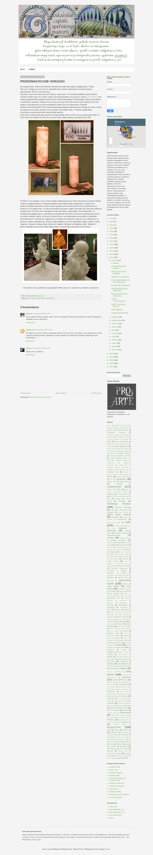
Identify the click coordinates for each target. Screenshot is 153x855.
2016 (112, 244)
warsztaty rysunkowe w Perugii (118, 749)
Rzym (125, 680)
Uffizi (109, 730)
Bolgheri (117, 446)
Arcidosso (110, 437)
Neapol (120, 624)
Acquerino (121, 425)
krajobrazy (110, 542)
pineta (127, 642)
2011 (112, 354)
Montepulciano (123, 603)
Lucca (116, 559)
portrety (109, 659)
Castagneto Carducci (121, 460)
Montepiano (110, 603)
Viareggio (115, 734)
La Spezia (119, 547)
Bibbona (125, 442)
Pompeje (110, 654)
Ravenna (128, 666)
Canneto (112, 455)
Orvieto (125, 631)
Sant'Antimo (111, 691)
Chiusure (128, 477)
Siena (125, 696)
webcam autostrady (116, 786)
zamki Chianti (111, 758)
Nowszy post (25, 393)
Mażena (29, 313)
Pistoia (118, 645)
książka (118, 542)
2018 (112, 238)
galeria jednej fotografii (119, 514)
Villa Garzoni (110, 741)
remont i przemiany (114, 671)
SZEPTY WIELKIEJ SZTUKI (118, 305)
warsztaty (123, 746)
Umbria (116, 730)
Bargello (117, 441)
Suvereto (111, 705)
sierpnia (115, 327)
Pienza (117, 638)
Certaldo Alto (112, 472)
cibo (111, 479)
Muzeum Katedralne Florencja (117, 617)
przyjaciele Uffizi (115, 792)
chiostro (119, 476)
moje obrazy (32, 298)
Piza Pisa (120, 647)
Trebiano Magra (120, 724)
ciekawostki (121, 479)
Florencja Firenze (119, 503)
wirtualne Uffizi (114, 767)
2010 (112, 357)
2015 (112, 248)
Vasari (109, 734)
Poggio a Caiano (123, 652)
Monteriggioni (123, 605)
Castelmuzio (110, 463)
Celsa (127, 470)
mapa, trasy (113, 770)
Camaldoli (110, 453)
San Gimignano (122, 684)
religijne (122, 668)
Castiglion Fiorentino (113, 467)
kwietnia (115, 340)
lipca (114, 330)
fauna (127, 496)
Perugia (125, 635)
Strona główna (61, 393)
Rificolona (125, 675)
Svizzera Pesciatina (124, 705)
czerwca (115, 333)
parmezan (110, 635)
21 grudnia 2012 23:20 (41, 348)
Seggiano (117, 696)
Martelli (120, 575)
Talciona (114, 715)
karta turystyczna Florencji (119, 794)
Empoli (128, 494)
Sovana (119, 698)
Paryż (118, 635)
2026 (112, 218)
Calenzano (117, 451)
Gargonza (126, 517)
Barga (109, 442)
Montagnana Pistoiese (124, 589)
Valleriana (114, 732)
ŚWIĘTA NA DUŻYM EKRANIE (118, 273)
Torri (127, 720)
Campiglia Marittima (123, 453)
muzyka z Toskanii (119, 621)
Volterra (119, 744)
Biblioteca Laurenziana (113, 444)
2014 (112, 251)
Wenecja (110, 751)
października (117, 320)
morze (109, 610)
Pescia (109, 638)
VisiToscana (93, 97)
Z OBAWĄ (115, 263)
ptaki (126, 664)
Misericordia (110, 580)
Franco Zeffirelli (123, 512)
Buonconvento (124, 448)
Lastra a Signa (111, 556)
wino (119, 753)
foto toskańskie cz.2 (116, 812)
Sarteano (109, 694)
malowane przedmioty (119, 568)
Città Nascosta (125, 481)
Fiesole (118, 499)
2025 (112, 222)
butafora (109, 451)
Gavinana (110, 519)
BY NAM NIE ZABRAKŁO (120, 285)
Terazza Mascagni (115, 717)
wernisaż (121, 751)
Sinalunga (110, 698)
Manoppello (110, 575)
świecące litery (111, 712)
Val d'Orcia (126, 730)
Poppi (117, 656)
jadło (128, 522)
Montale (122, 591)
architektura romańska (116, 432)
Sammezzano (111, 682)
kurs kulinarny (124, 545)
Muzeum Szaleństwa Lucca (115, 619)
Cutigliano (110, 494)
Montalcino (113, 591)
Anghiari (126, 427)
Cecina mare (119, 470)
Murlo (120, 612)
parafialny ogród (113, 633)
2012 (112, 257)
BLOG (22, 69)
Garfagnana (115, 517)
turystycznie (114, 727)
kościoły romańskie (118, 540)
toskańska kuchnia (112, 722)
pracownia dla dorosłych (122, 659)
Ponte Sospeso (123, 654)
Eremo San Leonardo (115, 496)
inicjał (118, 522)
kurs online (110, 547)
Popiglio (109, 657)
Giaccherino (122, 519)
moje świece (41, 298)
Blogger (107, 849)
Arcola (117, 437)
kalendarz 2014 (118, 525)
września (115, 323)
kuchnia (126, 542)
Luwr (126, 561)
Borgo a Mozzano (112, 448)
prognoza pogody (115, 773)
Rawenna (113, 668)
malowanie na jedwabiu (117, 570)
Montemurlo (123, 600)
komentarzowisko (113, 535)
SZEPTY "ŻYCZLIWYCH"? (118, 300)
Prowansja (124, 661)
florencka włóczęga (123, 507)
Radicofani (110, 666)
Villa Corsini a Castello (122, 739)
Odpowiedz (30, 322)
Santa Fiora (124, 691)
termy (126, 717)
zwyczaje (120, 758)
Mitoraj (125, 584)
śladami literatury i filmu (118, 708)
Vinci (111, 744)
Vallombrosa (124, 732)
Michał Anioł (123, 577)
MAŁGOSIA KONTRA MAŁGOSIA (119, 295)
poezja (124, 650)
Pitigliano (111, 647)
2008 (112, 363)
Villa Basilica (111, 737)
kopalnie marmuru (125, 538)
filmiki (111, 818)
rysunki (115, 680)
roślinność (126, 677)
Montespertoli (124, 607)
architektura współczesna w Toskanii (118, 434)
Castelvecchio (123, 465)
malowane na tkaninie (123, 566)
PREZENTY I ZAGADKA (120, 277)
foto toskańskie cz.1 (116, 809)
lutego (114, 346)
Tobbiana (110, 720)
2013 (112, 254)
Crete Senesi (122, 492)
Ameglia (119, 427)
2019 (112, 235)
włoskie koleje (114, 775)
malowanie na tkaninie (116, 573)
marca (114, 343)
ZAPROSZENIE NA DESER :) (118, 267)
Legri (119, 556)
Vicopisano (125, 735)
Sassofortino (125, 694)
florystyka (110, 512)
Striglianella (127, 703)
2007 (112, 367)
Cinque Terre (111, 481)
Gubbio (109, 522)
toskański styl (126, 722)
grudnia (115, 260)
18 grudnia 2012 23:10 (43, 330)
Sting (119, 703)
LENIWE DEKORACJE (119, 313)
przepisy (110, 664)
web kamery (113, 789)
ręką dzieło (50, 298)
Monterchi (110, 605)
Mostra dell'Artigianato (123, 610)
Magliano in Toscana (114, 563)
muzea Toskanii (123, 614)
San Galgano (122, 682)
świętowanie (125, 712)
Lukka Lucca (112, 561)
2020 (112, 231)
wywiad (117, 755)
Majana (29, 348)
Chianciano (125, 474)
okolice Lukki (121, 626)
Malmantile (110, 566)
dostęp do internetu (116, 783)
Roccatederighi (111, 677)
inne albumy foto (115, 815)
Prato (112, 661)
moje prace (113, 806)
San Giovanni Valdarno (114, 687)
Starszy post (96, 393)
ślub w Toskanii (113, 710)
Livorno (125, 556)
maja (114, 336)
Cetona (117, 474)
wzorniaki (125, 755)
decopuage (120, 494)
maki (126, 563)
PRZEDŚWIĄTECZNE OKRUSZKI (119, 290)
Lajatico (112, 554)
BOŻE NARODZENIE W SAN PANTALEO (120, 281)
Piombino (109, 645)
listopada (115, 317)
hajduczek (30, 330)
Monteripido (111, 607)
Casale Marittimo (116, 458)
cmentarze (119, 484)
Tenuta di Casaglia (125, 715)
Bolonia (125, 446)
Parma (126, 633)
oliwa (129, 626)
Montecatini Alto (113, 598)
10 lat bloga (111, 425)
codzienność (114, 486)
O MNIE (31, 69)
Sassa (117, 694)
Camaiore (126, 451)
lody (108, 559)
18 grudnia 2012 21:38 (41, 313)
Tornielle (120, 720)
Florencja (121, 501)
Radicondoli (119, 666)
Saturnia (109, 696)
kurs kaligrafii (111, 545)
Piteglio (129, 645)
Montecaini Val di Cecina (121, 596)
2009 (112, 360)
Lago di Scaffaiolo (125, 552)
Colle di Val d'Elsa (114, 489)
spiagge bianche (119, 701)
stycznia (115, 349)
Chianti (109, 477)
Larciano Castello (123, 554)
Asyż (123, 437)
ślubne (125, 710)
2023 (112, 225)
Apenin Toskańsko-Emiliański (117, 430)
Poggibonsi (111, 652)
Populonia (125, 656)
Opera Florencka (115, 628)
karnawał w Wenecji (121, 533)
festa (108, 499)
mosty (112, 612)
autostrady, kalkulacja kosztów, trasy (117, 779)
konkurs (110, 538)
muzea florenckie (115, 797)
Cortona (109, 491)
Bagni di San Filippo (122, 439)
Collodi (126, 489)
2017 (112, 241)
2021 (112, 228)
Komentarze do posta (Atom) (40, 397)
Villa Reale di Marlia (124, 742)
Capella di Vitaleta (124, 456)
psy (119, 664)
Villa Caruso (121, 737)
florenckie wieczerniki (120, 510)
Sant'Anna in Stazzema (121, 689)
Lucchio (125, 559)
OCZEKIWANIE (117, 310)
